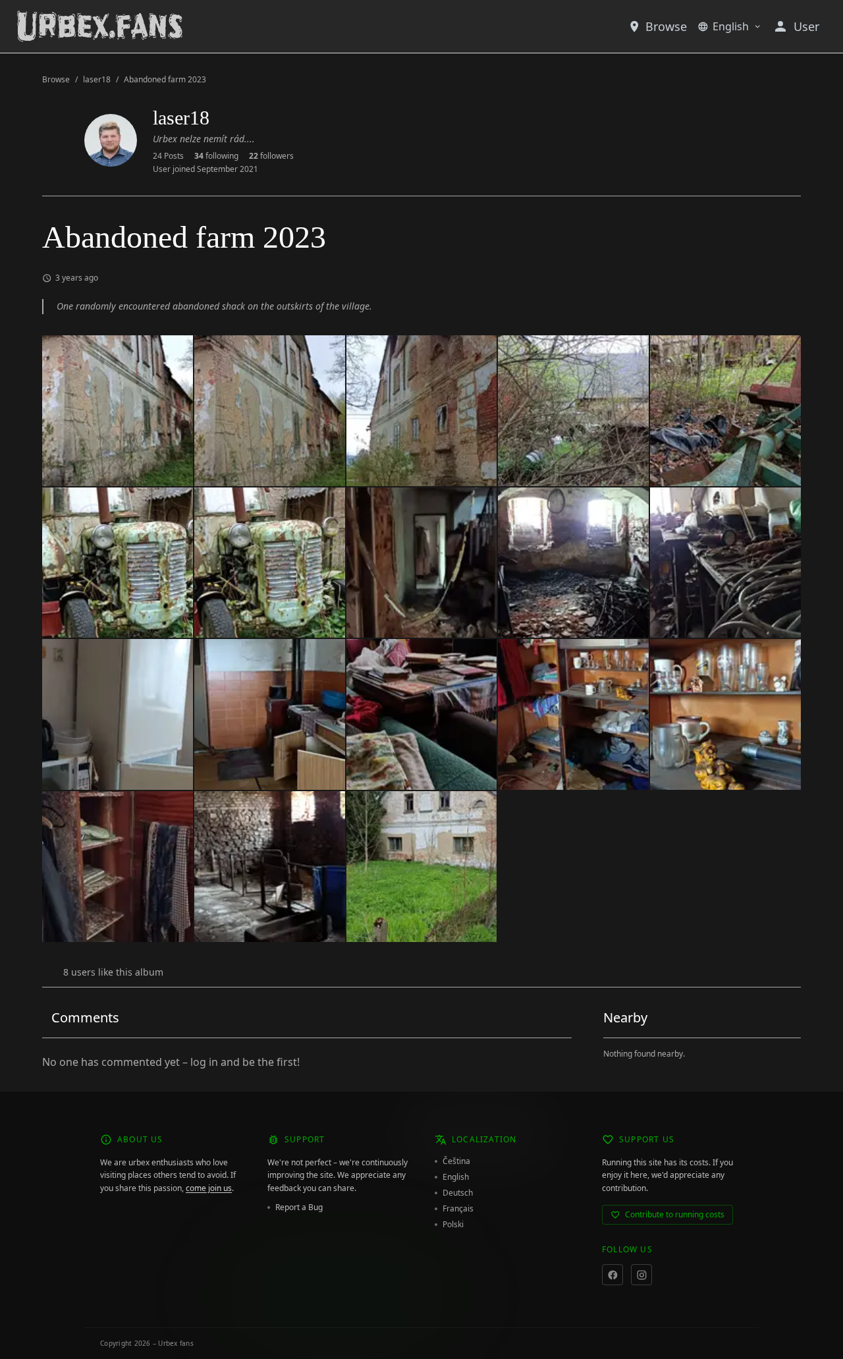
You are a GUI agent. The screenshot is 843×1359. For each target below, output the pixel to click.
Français (458, 1209)
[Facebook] (612, 1274)
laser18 (97, 79)
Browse (666, 26)
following (216, 156)
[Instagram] (641, 1274)
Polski (453, 1224)
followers (271, 156)
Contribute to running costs (674, 1214)
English (731, 26)
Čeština (456, 1161)
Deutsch (458, 1193)
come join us (209, 1188)
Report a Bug (299, 1207)
